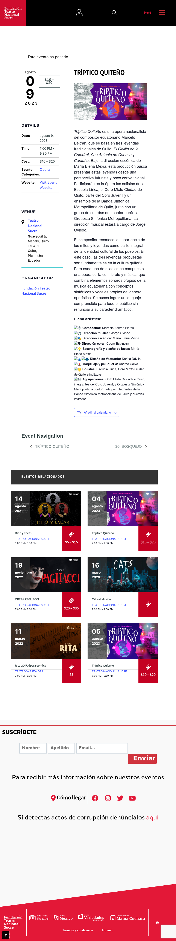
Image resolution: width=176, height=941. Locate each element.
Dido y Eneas (23, 533)
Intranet (107, 930)
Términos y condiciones (77, 930)
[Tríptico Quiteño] (123, 508)
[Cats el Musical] (123, 574)
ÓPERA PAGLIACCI (27, 599)
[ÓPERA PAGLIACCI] (46, 574)
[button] (114, 13)
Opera (45, 170)
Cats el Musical (102, 599)
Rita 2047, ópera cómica (30, 666)
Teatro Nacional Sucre (35, 226)
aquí (152, 818)
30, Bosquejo (129, 447)
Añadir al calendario (97, 412)
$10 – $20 (49, 81)
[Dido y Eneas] (46, 508)
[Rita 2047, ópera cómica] (46, 641)
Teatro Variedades (29, 671)
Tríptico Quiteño (51, 447)
